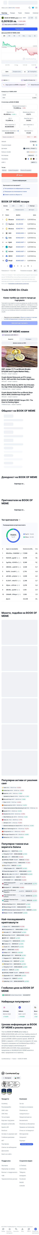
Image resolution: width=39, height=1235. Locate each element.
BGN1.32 (13, 956)
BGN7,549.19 (15, 968)
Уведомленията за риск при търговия (20, 319)
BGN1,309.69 (20, 887)
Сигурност (23, 1141)
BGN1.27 (11, 973)
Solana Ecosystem (13, 170)
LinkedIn (22, 1189)
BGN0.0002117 (17, 908)
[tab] (25, 71)
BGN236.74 (20, 895)
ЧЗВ (3, 1179)
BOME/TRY (19, 228)
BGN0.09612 (18, 878)
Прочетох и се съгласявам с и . (20, 318)
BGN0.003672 (14, 930)
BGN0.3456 (14, 962)
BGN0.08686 (17, 875)
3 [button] (17, 266)
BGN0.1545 (11, 953)
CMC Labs (5, 1114)
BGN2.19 (12, 869)
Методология (24, 1137)
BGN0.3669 (13, 860)
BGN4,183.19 (14, 944)
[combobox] (19, 75)
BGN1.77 (14, 881)
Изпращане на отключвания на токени (16, 191)
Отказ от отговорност (27, 1134)
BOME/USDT (20, 219)
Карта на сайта (6, 1158)
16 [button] (28, 266)
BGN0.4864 (15, 883)
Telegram (22, 1176)
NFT (3, 1144)
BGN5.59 (20, 913)
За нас (22, 1107)
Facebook (23, 1183)
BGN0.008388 (15, 858)
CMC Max (5, 1117)
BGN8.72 (13, 982)
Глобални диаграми (8, 1141)
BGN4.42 (16, 863)
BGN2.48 (20, 904)
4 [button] (21, 266)
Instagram (23, 1179)
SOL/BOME (19, 224)
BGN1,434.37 (13, 950)
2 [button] (14, 266)
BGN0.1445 (15, 979)
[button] (7, 266)
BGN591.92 (20, 899)
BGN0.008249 (15, 970)
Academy (4, 1107)
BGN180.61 (13, 947)
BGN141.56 (15, 959)
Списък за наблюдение (9, 1151)
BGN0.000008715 (16, 985)
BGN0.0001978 (17, 911)
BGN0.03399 (16, 939)
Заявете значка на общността (13, 194)
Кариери (22, 1144)
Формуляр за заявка (8, 1172)
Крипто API (5, 1131)
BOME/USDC (20, 233)
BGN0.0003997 (15, 916)
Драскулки (5, 1154)
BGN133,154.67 (15, 936)
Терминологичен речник (9, 1183)
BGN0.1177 (15, 872)
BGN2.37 (12, 942)
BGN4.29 (16, 976)
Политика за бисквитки (27, 1127)
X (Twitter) (23, 1169)
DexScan (4, 1134)
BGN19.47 (14, 965)
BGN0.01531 (17, 866)
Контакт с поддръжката (9, 1176)
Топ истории (6, 1121)
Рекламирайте (6, 1111)
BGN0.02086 (16, 933)
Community (23, 1172)
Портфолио (5, 1148)
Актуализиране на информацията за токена (17, 188)
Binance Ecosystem (26, 170)
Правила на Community (27, 1131)
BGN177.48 (13, 855)
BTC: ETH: (14, 7)
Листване (5, 1169)
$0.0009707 (17, 999)
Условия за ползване (26, 1111)
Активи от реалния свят (9, 1137)
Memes (4, 170)
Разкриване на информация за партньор (18, 283)
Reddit (22, 1186)
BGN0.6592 (14, 891)
